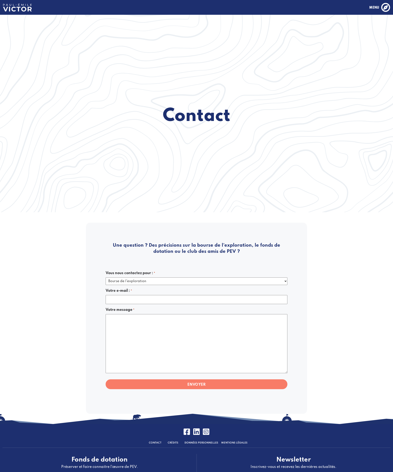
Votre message (120, 310)
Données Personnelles (201, 443)
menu (374, 7)
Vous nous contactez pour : (130, 273)
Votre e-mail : (119, 291)
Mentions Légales (234, 443)
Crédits (173, 443)
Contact (155, 443)
